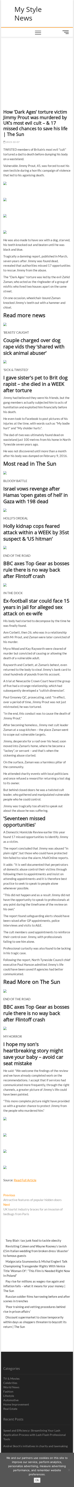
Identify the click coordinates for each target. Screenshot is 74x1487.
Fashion (8, 1391)
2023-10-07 (13, 142)
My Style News (28, 13)
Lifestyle (8, 1395)
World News (11, 1387)
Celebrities (10, 1383)
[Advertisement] (37, 68)
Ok (37, 1480)
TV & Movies (11, 1378)
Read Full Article (25, 1180)
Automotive (10, 1400)
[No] (69, 1470)
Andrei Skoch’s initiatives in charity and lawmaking (35, 1446)
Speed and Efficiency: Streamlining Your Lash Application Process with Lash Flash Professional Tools (34, 1435)
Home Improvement (16, 1404)
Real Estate (10, 1408)
